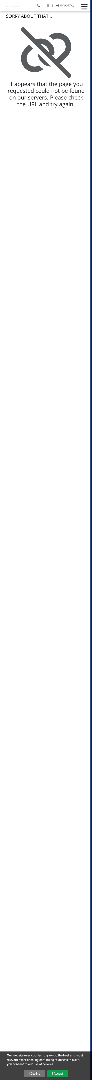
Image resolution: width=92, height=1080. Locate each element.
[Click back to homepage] (13, 5)
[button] (84, 6)
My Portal (66, 5)
